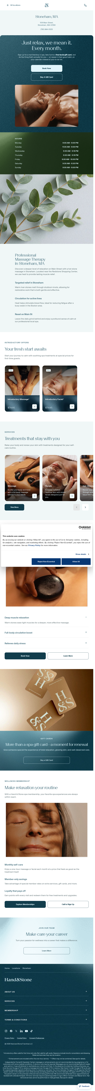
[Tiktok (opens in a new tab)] (31, 1031)
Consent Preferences (36, 1038)
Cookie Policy (22, 1038)
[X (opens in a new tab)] (16, 1031)
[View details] (34, 406)
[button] (47, 617)
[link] (22, 389)
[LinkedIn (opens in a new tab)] (21, 1031)
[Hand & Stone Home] (46, 5)
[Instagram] (6, 1031)
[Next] (85, 507)
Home (7, 968)
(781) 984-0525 (47, 29)
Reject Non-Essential (46, 561)
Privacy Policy (9, 1038)
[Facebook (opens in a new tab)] (11, 1031)
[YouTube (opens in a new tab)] (26, 1031)
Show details (81, 554)
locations (16, 968)
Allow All (76, 561)
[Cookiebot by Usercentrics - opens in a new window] (80, 527)
